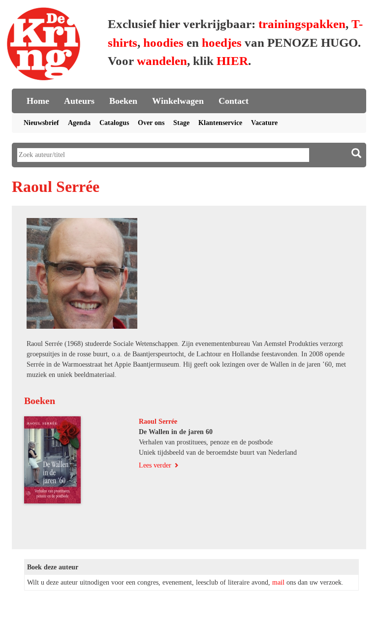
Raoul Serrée (158, 421)
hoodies (163, 42)
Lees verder (155, 465)
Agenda (79, 122)
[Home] (44, 45)
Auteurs (79, 101)
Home (38, 101)
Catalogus (114, 122)
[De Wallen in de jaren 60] (77, 459)
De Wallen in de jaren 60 (176, 432)
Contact (234, 101)
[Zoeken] (356, 153)
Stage (181, 122)
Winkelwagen (178, 101)
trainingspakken (302, 24)
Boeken (123, 101)
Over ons (151, 122)
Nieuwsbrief (41, 122)
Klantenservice (220, 122)
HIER (232, 60)
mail (278, 582)
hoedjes (222, 42)
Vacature (264, 122)
